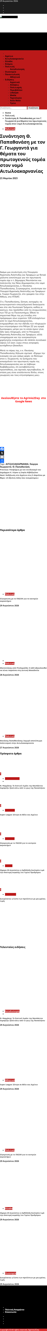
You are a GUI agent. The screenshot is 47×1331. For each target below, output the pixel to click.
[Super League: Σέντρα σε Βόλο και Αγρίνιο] (9, 803)
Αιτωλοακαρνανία (14, 58)
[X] (23, 453)
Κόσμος (9, 64)
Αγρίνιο (9, 56)
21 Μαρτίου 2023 (9, 178)
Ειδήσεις (9, 79)
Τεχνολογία (16, 98)
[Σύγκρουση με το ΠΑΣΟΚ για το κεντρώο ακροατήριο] (23, 590)
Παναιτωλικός (12, 74)
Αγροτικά (15, 82)
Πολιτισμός (16, 87)
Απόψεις (14, 84)
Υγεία (13, 103)
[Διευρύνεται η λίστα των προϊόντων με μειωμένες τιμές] (9, 887)
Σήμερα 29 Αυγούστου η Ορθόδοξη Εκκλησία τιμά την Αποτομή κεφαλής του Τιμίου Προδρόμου (22, 871)
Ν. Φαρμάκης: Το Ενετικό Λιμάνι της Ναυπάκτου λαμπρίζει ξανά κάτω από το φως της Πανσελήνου (22, 787)
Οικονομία (10, 71)
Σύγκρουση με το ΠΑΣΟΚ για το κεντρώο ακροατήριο (19, 599)
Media (13, 95)
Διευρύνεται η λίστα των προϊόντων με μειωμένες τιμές (22, 900)
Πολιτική (10, 66)
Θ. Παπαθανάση (21, 467)
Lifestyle (14, 92)
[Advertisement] (23, 502)
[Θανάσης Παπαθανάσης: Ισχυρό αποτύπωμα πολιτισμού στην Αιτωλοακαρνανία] (23, 732)
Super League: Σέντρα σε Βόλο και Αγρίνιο (19, 814)
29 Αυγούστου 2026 (9, 605)
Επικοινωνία (10, 1312)
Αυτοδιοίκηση (17, 69)
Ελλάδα (8, 61)
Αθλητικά (15, 77)
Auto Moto (15, 100)
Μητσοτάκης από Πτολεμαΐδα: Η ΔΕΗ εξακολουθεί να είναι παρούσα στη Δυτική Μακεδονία (23, 669)
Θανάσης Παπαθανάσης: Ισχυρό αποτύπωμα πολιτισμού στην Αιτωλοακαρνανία (21, 741)
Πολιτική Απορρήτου (14, 1310)
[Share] (23, 461)
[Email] (23, 457)
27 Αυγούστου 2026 (9, 747)
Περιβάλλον (16, 90)
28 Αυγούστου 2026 (9, 674)
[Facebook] (23, 449)
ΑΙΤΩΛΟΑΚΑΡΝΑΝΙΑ (17, 464)
